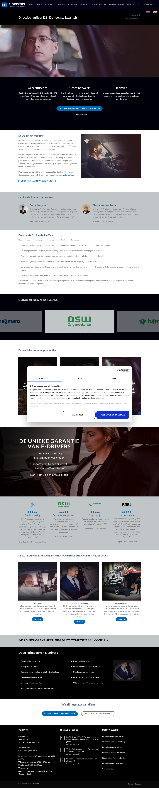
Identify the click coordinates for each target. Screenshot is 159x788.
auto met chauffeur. (66, 175)
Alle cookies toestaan (113, 415)
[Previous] (5, 321)
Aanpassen (78, 415)
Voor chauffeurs (116, 5)
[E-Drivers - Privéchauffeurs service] (13, 5)
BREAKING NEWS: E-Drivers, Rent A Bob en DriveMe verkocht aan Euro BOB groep (82, 739)
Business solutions (98, 5)
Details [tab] (79, 378)
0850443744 (31, 748)
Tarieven (61, 5)
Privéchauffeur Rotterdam (112, 763)
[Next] (154, 321)
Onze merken (148, 5)
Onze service (34, 5)
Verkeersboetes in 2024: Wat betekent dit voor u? (81, 760)
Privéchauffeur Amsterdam (113, 736)
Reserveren (73, 5)
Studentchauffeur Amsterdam (114, 758)
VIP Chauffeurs (108, 769)
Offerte (83, 5)
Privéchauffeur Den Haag (112, 747)
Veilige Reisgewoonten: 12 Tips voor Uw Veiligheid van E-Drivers (82, 750)
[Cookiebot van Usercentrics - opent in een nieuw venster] (119, 371)
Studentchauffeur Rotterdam (113, 752)
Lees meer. (100, 398)
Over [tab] (114, 378)
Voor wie (49, 5)
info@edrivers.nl (30, 751)
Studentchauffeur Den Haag (113, 742)
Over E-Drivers (133, 5)
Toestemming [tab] (44, 378)
